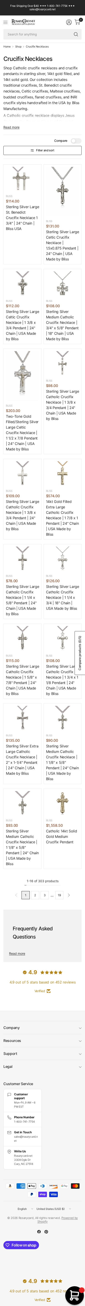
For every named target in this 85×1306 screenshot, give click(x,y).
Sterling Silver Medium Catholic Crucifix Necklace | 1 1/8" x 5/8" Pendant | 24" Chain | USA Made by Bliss (62, 762)
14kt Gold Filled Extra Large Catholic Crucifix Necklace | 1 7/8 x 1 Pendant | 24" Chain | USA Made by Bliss (62, 518)
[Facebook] (39, 1231)
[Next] (69, 895)
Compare (60, 140)
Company (11, 1027)
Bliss (9, 196)
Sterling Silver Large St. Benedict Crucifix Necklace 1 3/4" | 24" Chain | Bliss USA (22, 218)
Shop (18, 46)
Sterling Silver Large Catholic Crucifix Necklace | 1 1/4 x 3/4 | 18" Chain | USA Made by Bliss (62, 597)
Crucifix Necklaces (37, 46)
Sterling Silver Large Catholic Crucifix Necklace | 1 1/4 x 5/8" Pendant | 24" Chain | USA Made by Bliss (22, 600)
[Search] (76, 34)
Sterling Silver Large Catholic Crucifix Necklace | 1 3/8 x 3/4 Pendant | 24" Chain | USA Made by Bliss (62, 405)
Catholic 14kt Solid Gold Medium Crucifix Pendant (61, 836)
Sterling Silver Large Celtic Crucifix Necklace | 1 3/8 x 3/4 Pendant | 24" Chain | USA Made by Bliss (22, 325)
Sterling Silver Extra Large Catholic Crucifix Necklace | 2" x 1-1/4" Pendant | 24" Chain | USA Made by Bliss (22, 760)
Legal (7, 1066)
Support (10, 1053)
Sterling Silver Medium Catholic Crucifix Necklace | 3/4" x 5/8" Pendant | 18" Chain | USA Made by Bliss (62, 325)
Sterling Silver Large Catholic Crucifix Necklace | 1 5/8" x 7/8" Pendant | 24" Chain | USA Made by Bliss (22, 680)
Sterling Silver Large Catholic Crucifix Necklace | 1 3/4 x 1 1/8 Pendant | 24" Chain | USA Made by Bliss (62, 680)
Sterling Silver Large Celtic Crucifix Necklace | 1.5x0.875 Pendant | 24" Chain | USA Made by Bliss (62, 245)
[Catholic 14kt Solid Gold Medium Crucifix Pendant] (62, 803)
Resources (12, 1040)
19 (59, 895)
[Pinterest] (46, 1231)
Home (7, 46)
